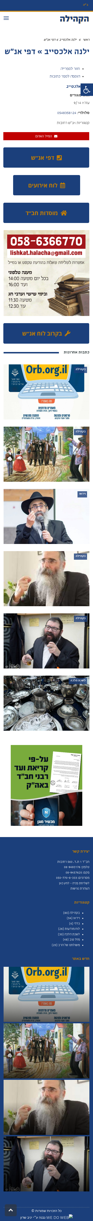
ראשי (86, 40)
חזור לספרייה (70, 69)
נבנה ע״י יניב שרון (33, 1217)
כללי (77, 924)
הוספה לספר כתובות (65, 77)
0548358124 (66, 113)
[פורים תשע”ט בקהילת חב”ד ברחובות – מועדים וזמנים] (46, 1050)
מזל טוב (74, 940)
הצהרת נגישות (79, 889)
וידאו (76, 918)
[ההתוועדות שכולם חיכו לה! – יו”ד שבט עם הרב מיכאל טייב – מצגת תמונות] (46, 1163)
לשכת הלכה (72, 934)
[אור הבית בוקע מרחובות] (46, 994)
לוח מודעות (72, 929)
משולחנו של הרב (69, 945)
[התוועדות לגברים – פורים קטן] (46, 1107)
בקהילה (75, 913)
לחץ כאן (64, 883)
